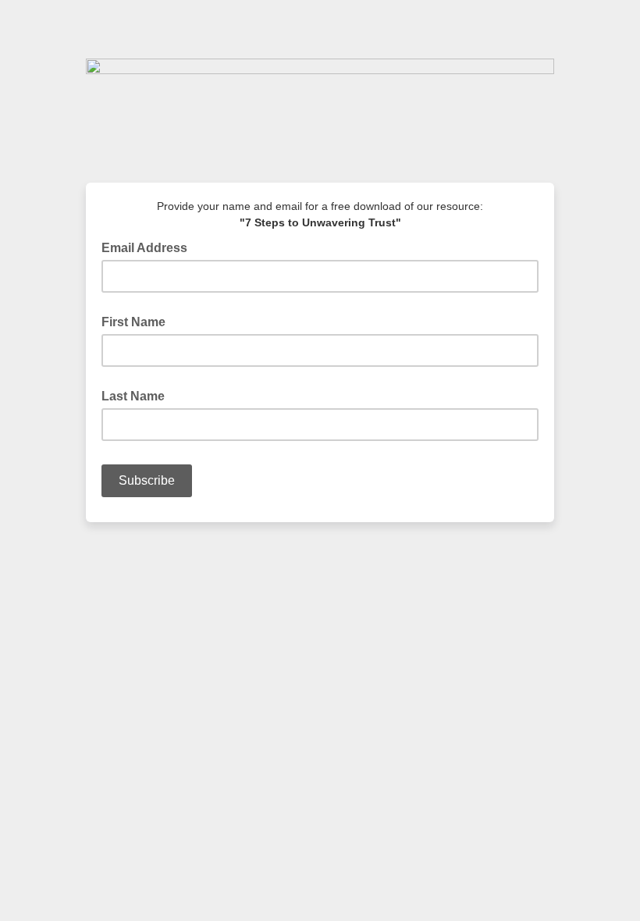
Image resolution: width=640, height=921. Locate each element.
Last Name (133, 396)
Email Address (149, 246)
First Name (133, 322)
